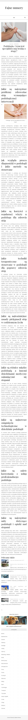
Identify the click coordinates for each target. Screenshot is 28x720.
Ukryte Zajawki (4, 696)
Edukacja (3, 642)
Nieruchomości (4, 663)
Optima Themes (18, 717)
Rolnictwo (3, 678)
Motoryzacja (4, 660)
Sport (2, 684)
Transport (3, 690)
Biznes (2, 633)
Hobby (2, 648)
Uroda (2, 699)
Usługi (11, 44)
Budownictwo (4, 636)
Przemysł (3, 675)
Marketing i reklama (5, 654)
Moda (2, 657)
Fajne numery (14, 7)
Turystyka (3, 693)
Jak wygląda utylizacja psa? (14, 626)
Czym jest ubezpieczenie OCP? (17, 560)
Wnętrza (3, 705)
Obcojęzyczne (4, 666)
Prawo (2, 672)
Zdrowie (16, 44)
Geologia (3, 645)
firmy (19, 577)
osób (25, 76)
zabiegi (2, 200)
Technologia (4, 687)
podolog (21, 178)
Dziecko (3, 639)
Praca (2, 669)
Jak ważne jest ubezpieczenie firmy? (18, 575)
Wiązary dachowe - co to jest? (17, 599)
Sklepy (2, 681)
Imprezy (3, 651)
